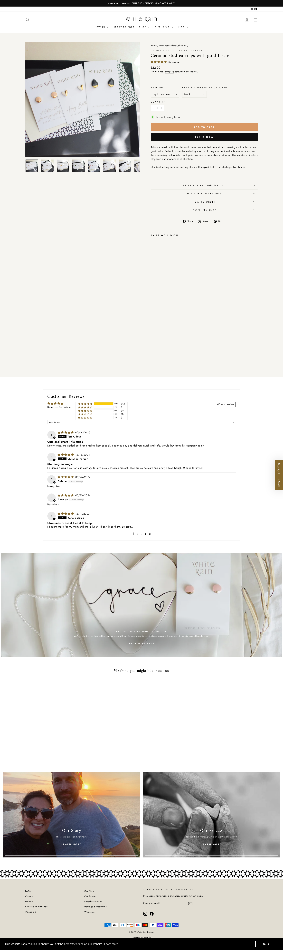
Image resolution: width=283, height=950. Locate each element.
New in (100, 27)
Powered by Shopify (141, 937)
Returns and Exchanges (36, 906)
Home (154, 45)
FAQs (28, 891)
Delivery (29, 901)
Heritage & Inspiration (95, 906)
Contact (29, 896)
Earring (157, 87)
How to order (204, 201)
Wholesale (89, 911)
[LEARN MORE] (71, 814)
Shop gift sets (142, 643)
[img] (66, 432)
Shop (143, 27)
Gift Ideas (163, 27)
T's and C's (30, 911)
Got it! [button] (267, 944)
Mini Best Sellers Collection (173, 45)
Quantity (158, 101)
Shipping (169, 71)
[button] (159, 62)
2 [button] (137, 534)
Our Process (90, 896)
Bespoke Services (93, 901)
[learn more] (211, 814)
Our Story (89, 891)
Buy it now (204, 137)
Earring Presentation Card (204, 87)
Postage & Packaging (204, 193)
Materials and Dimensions (204, 185)
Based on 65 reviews (59, 407)
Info (182, 27)
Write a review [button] (225, 404)
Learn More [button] (111, 944)
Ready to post (123, 27)
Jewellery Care (204, 210)
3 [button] (141, 534)
